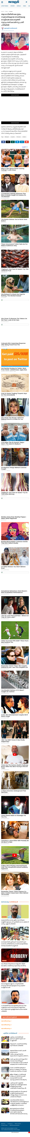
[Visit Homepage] (13, 2)
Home (2, 11)
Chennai (19, 137)
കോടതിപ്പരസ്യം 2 (6, 1025)
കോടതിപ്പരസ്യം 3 (6, 1028)
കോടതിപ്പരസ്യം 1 (6, 1021)
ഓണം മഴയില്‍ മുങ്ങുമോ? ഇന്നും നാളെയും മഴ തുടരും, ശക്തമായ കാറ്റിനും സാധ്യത (18, 1069)
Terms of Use (18, 1123)
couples (13, 137)
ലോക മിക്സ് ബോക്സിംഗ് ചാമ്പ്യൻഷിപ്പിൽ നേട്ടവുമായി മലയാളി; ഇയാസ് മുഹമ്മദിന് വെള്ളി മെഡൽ (13, 985)
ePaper (12, 6)
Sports (4, 980)
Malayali (7, 137)
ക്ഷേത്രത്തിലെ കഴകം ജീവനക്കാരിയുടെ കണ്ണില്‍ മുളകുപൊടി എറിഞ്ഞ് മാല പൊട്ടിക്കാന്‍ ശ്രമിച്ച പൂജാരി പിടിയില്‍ (15, 922)
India (24, 6)
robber (24, 137)
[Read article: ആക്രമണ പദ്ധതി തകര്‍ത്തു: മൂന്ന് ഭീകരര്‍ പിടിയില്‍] (5, 1046)
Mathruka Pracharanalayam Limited (9, 1128)
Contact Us (10, 1123)
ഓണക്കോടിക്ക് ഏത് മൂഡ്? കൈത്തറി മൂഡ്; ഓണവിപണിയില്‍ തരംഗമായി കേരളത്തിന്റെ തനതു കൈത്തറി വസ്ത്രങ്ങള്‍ (14, 944)
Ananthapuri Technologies (14, 1129)
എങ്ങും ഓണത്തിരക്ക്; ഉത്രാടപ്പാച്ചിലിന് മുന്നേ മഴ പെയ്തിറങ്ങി (17, 1038)
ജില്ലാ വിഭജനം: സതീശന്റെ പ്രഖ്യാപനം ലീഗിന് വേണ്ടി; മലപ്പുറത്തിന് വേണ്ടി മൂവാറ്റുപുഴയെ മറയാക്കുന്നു (18, 1077)
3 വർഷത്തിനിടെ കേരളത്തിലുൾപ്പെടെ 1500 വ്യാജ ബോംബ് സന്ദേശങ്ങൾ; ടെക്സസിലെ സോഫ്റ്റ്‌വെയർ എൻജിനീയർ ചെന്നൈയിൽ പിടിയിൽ (14, 1008)
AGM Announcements (14, 1125)
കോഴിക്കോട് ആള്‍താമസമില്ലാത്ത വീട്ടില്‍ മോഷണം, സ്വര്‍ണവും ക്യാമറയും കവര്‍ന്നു (13, 965)
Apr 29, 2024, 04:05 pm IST (8, 30)
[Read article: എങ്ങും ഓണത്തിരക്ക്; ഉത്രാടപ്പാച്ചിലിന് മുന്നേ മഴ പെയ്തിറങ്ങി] (5, 1039)
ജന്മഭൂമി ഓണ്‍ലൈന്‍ (10, 28)
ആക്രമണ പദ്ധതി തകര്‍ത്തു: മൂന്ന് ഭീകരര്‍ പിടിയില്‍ (18, 1044)
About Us (3, 1123)
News (6, 11)
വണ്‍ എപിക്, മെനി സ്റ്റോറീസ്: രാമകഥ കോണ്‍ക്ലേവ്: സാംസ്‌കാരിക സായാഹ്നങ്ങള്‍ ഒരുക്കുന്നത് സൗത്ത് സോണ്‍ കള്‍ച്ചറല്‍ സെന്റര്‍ (19, 1062)
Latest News (4, 6)
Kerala (19, 6)
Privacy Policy (4, 1125)
